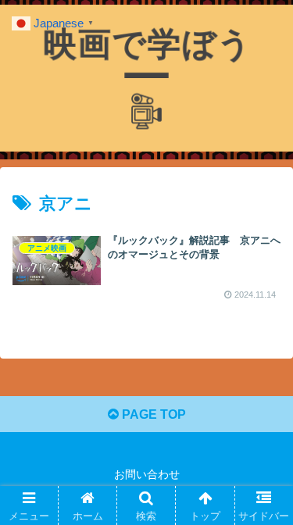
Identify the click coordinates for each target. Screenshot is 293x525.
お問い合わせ (147, 474)
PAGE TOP (152, 414)
